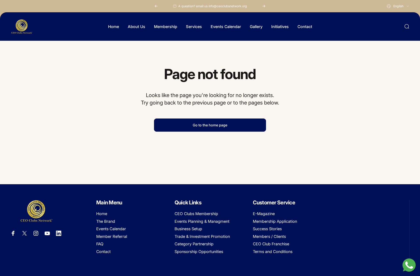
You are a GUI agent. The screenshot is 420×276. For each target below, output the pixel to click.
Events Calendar (111, 228)
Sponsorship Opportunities (199, 251)
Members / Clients (269, 236)
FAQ (99, 244)
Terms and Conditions (272, 251)
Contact (103, 251)
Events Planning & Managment (202, 221)
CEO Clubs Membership (196, 213)
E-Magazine (264, 213)
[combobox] (398, 6)
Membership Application (275, 221)
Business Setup (188, 228)
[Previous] (156, 6)
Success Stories (267, 228)
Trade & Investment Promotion (202, 236)
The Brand (105, 221)
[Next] (264, 6)
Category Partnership (194, 244)
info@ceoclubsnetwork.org (227, 6)
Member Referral (111, 236)
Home (101, 213)
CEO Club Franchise (271, 244)
